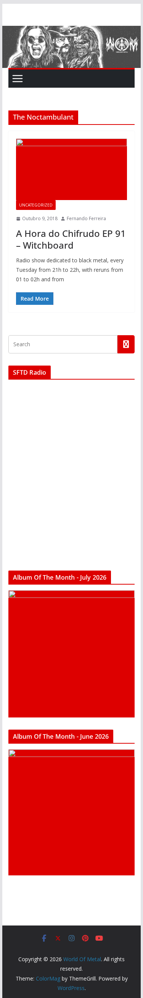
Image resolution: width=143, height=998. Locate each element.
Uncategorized (36, 205)
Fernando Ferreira (86, 218)
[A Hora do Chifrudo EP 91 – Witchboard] (71, 169)
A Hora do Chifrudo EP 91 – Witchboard (71, 239)
